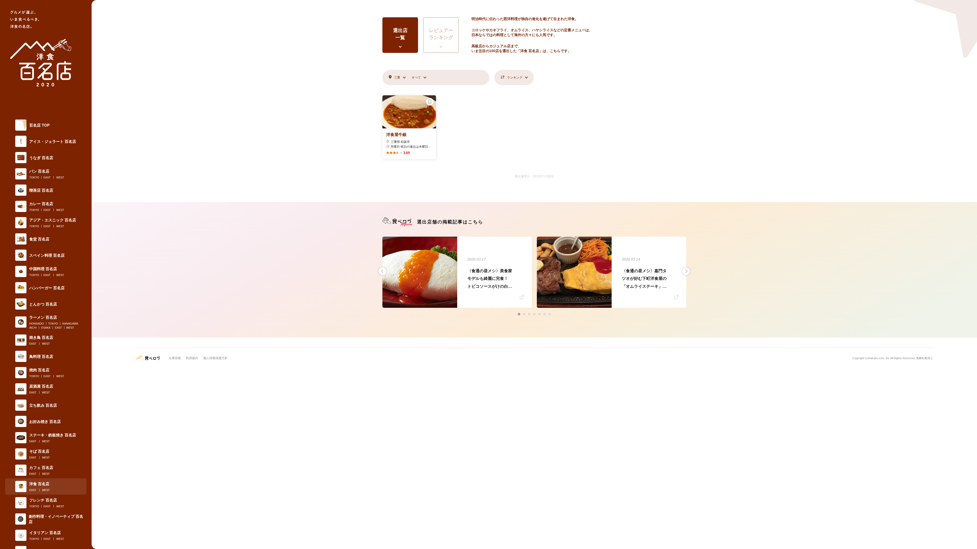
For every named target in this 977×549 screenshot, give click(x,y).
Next (686, 271)
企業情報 (175, 358)
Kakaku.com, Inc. (879, 358)
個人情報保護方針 (215, 358)
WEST (60, 177)
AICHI (33, 327)
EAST (47, 177)
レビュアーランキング (441, 34)
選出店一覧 (400, 34)
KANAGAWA (70, 323)
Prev (382, 271)
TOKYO (34, 177)
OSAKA (45, 327)
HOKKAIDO (36, 323)
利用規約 (192, 358)
